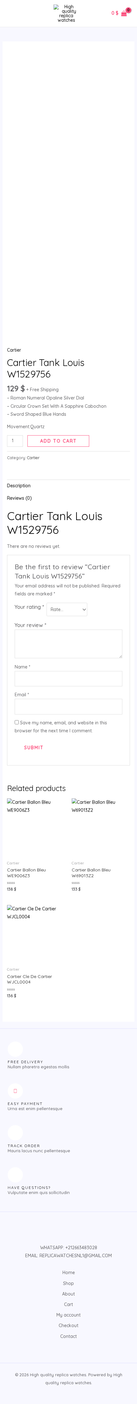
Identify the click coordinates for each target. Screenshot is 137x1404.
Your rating (29, 606)
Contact (68, 1336)
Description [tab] (19, 486)
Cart (68, 1304)
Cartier (14, 350)
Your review (30, 625)
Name (22, 667)
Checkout (68, 1325)
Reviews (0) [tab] (19, 498)
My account (68, 1315)
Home (68, 1272)
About (68, 1294)
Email (22, 695)
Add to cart (58, 441)
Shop (68, 1283)
